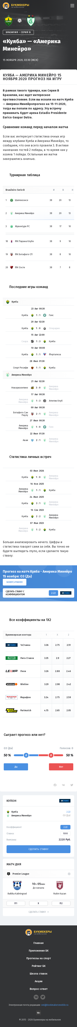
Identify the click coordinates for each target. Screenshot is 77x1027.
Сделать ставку (38, 849)
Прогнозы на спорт (38, 958)
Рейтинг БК (38, 966)
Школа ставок (38, 973)
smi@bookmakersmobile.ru (54, 1005)
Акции (38, 981)
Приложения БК (38, 950)
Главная (38, 943)
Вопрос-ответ (38, 989)
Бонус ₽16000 (15, 582)
